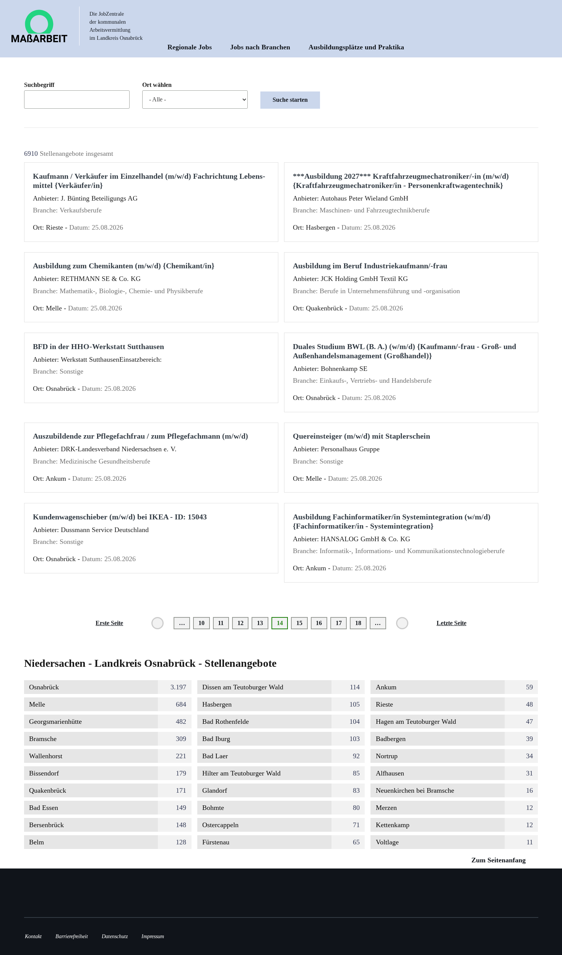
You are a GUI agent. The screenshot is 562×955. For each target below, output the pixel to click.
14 (282, 624)
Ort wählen (157, 85)
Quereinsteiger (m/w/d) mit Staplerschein (361, 436)
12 (243, 623)
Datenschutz (115, 936)
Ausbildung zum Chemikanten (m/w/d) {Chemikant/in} (123, 265)
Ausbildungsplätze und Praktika (356, 47)
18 (360, 623)
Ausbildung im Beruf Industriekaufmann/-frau (370, 265)
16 (321, 623)
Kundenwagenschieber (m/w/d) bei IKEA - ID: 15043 (120, 517)
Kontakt (33, 936)
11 (223, 623)
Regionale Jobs (189, 47)
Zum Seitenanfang (499, 860)
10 (204, 623)
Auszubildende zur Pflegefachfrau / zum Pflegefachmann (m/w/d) (140, 436)
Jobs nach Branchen (260, 47)
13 (262, 623)
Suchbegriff (39, 85)
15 (301, 623)
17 (341, 623)
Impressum (152, 936)
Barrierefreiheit (71, 936)
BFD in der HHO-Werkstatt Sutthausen (98, 346)
